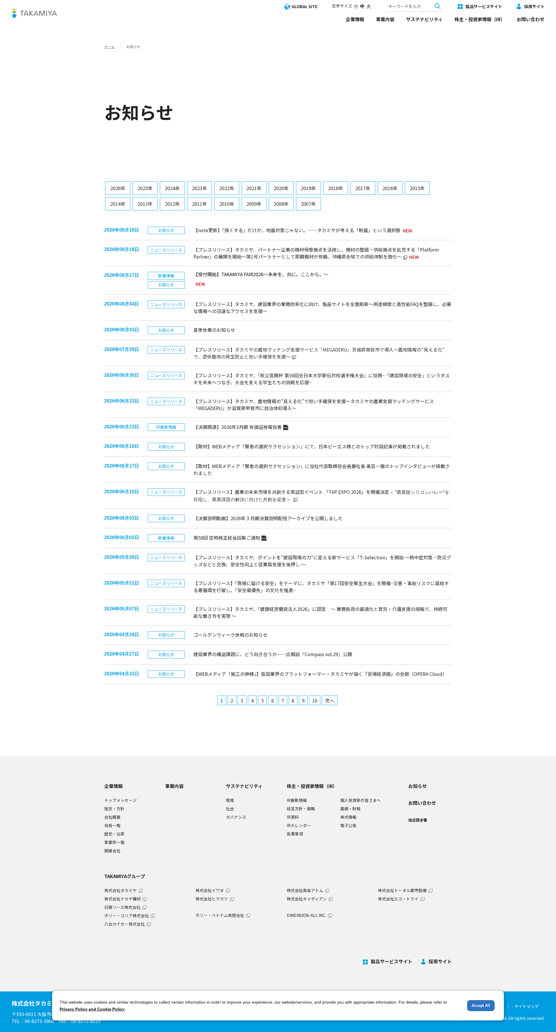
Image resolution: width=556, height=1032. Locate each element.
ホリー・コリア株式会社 (126, 915)
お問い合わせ (530, 19)
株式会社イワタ (209, 890)
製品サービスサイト (484, 6)
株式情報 (348, 817)
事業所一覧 (114, 842)
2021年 (253, 188)
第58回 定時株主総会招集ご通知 (229, 537)
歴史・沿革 (114, 834)
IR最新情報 (297, 800)
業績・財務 (350, 808)
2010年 (226, 203)
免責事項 (295, 834)
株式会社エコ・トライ (398, 899)
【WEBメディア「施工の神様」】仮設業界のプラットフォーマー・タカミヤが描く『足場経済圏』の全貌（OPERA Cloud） (320, 673)
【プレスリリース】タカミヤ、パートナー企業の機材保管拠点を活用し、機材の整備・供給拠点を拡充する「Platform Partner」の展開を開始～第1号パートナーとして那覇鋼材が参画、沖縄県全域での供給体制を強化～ (316, 253)
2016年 (390, 188)
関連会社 (112, 850)
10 (314, 700)
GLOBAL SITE (304, 6)
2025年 (145, 188)
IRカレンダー (299, 825)
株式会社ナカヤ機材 (122, 899)
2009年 (253, 203)
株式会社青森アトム (305, 890)
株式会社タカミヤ (120, 890)
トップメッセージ (120, 800)
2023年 (199, 188)
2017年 (362, 188)
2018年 (335, 188)
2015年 (417, 188)
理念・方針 (114, 808)
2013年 (145, 203)
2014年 (117, 203)
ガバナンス (236, 817)
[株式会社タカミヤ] (34, 13)
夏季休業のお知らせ (214, 329)
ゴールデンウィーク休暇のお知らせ (230, 634)
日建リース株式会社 (122, 907)
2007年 (308, 203)
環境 (230, 800)
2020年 (281, 188)
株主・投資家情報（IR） (479, 19)
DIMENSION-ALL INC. (306, 915)
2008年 (281, 203)
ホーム (109, 46)
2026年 (117, 188)
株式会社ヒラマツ (211, 899)
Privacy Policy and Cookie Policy (92, 1009)
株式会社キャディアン (307, 899)
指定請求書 (417, 820)
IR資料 (293, 817)
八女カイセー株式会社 (124, 924)
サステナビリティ (424, 19)
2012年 (172, 203)
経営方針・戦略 (301, 808)
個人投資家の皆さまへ (360, 800)
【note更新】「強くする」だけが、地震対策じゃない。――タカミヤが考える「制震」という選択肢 (296, 230)
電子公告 (348, 825)
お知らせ (417, 785)
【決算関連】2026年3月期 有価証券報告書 (240, 426)
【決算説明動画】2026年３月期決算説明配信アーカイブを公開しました (268, 518)
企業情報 (355, 19)
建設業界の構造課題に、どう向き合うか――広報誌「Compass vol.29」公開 (272, 654)
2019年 (308, 188)
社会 (230, 808)
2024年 (172, 188)
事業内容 (385, 19)
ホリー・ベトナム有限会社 (219, 915)
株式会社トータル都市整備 (402, 890)
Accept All (481, 1005)
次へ (329, 700)
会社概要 (112, 817)
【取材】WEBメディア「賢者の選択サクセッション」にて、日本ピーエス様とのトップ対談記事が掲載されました (311, 446)
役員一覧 (112, 825)
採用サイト (534, 6)
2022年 (226, 188)
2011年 (199, 203)
